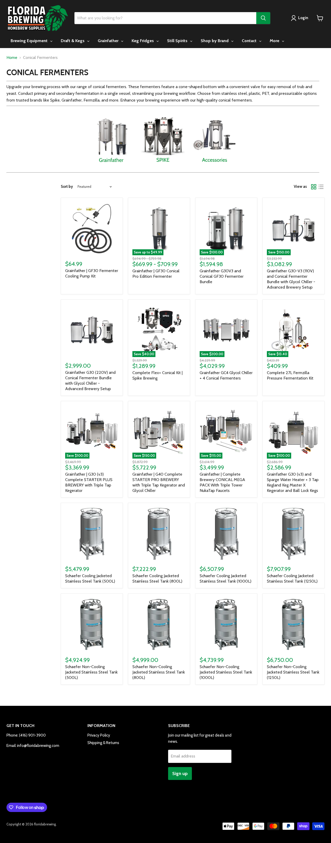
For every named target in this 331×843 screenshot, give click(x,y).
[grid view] (313, 186)
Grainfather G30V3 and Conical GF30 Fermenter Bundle (222, 276)
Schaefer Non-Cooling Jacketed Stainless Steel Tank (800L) (158, 672)
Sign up (180, 773)
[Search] (263, 18)
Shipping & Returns (103, 742)
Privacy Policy (98, 735)
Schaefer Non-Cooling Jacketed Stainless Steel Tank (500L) (91, 672)
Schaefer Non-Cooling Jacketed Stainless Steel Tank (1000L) (226, 672)
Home (11, 57)
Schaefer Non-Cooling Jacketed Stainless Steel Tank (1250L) (293, 672)
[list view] (321, 186)
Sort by (67, 186)
